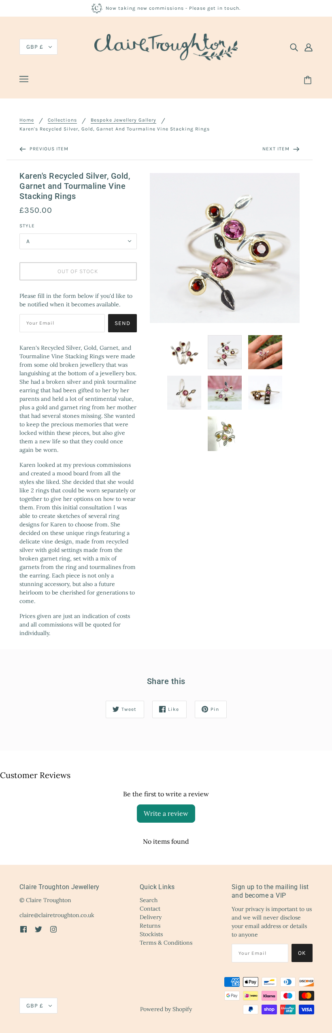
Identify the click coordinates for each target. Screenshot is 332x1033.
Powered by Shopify (166, 1009)
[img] (294, 47)
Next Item (276, 149)
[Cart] (309, 80)
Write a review (166, 813)
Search (148, 900)
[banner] (166, 46)
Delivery (151, 917)
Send (122, 323)
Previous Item (48, 149)
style (27, 226)
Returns (150, 925)
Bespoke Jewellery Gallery (123, 120)
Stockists (151, 934)
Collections (62, 120)
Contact (150, 908)
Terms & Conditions (166, 942)
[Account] (308, 47)
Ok (302, 953)
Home (26, 120)
